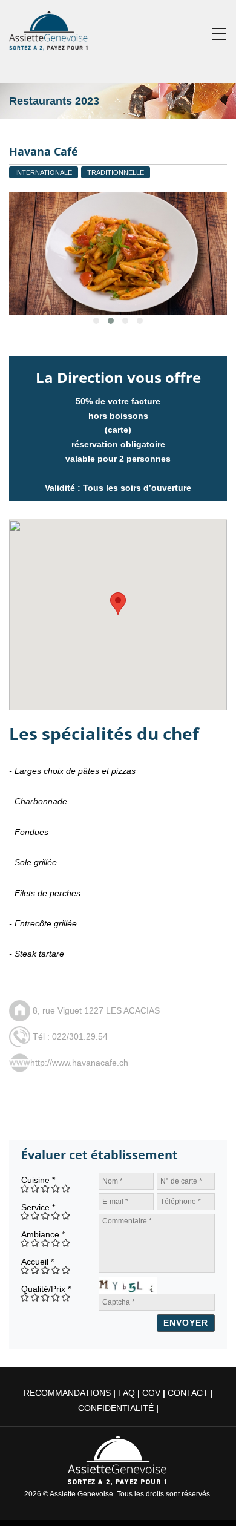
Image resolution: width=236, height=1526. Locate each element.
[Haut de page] (209, 1499)
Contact (188, 1393)
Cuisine (38, 1180)
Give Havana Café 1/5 (25, 1188)
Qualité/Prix (46, 1289)
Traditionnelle (115, 172)
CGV (151, 1393)
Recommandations (67, 1393)
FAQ (126, 1393)
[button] (118, 604)
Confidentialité (116, 1408)
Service (38, 1207)
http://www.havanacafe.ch (79, 1062)
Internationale (43, 172)
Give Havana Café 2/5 (35, 1188)
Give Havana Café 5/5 (66, 1188)
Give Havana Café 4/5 (56, 1188)
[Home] (49, 28)
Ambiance (43, 1234)
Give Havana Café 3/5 (46, 1188)
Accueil (37, 1261)
